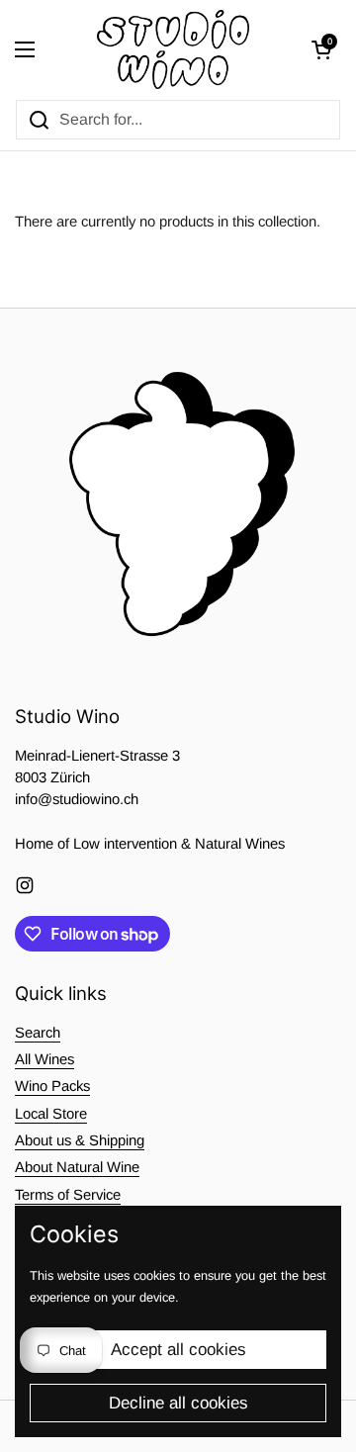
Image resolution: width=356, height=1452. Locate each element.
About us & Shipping (79, 1140)
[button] (321, 49)
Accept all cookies (178, 1349)
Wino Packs (52, 1086)
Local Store (51, 1114)
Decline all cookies (178, 1403)
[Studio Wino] (173, 49)
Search (37, 1033)
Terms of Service (68, 1195)
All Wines (44, 1059)
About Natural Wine (77, 1167)
